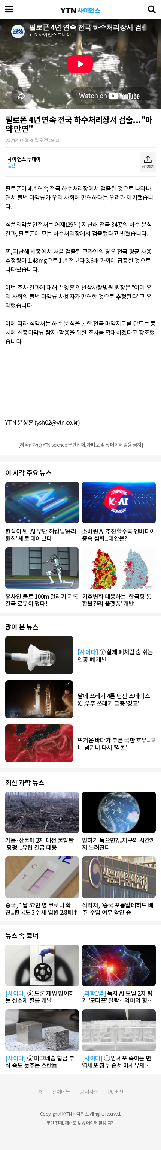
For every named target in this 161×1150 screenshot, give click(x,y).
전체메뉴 (61, 1092)
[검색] (151, 9)
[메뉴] (9, 9)
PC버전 (115, 1092)
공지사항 (89, 1092)
